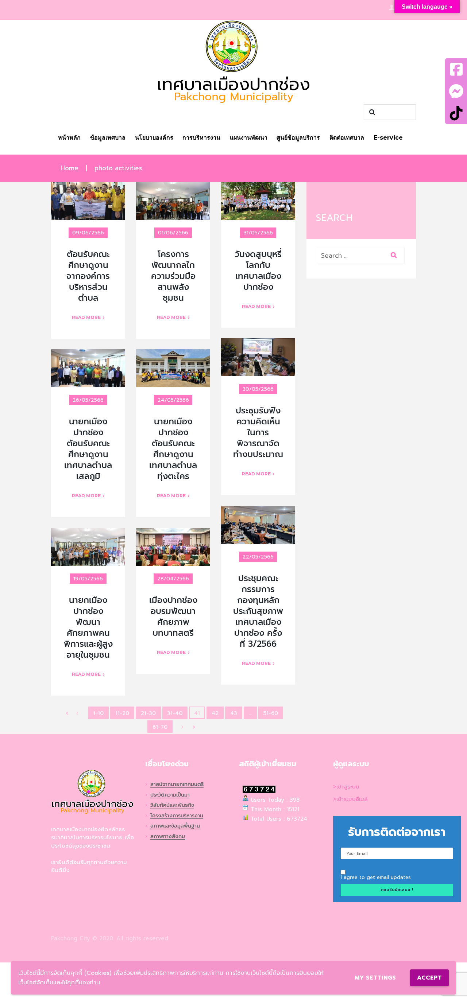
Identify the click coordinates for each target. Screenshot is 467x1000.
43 (233, 713)
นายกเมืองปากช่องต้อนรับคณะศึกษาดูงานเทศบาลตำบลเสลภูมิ (88, 449)
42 (215, 713)
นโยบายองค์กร (154, 137)
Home (69, 168)
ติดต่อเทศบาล (346, 137)
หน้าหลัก (69, 137)
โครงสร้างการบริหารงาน (176, 816)
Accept (429, 977)
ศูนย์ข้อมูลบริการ (298, 137)
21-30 (148, 713)
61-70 (160, 727)
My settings (375, 977)
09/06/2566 (88, 233)
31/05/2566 (258, 233)
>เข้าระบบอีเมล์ (350, 799)
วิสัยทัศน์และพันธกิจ (172, 805)
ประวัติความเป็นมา (170, 795)
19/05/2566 (88, 579)
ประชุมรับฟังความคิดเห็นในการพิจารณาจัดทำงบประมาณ (258, 432)
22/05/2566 (258, 557)
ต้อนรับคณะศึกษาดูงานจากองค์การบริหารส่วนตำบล (88, 276)
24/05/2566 (173, 400)
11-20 (122, 713)
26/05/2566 (88, 400)
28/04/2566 (173, 579)
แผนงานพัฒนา (248, 137)
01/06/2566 (173, 233)
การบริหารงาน (201, 137)
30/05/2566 (258, 389)
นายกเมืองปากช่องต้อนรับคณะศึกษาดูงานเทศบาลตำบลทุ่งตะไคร (173, 449)
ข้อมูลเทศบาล (108, 137)
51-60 (270, 713)
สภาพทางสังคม (167, 837)
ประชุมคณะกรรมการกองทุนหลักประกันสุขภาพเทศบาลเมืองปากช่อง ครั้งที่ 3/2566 (258, 611)
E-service (388, 137)
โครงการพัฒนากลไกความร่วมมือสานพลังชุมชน (173, 276)
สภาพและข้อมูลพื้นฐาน (175, 826)
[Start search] (371, 112)
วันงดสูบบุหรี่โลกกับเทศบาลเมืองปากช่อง (258, 270)
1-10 (98, 713)
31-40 (174, 713)
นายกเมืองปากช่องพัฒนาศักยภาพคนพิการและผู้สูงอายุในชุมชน (88, 627)
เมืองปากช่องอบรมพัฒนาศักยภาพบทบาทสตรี (173, 616)
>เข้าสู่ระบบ (346, 787)
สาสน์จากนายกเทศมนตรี (177, 784)
